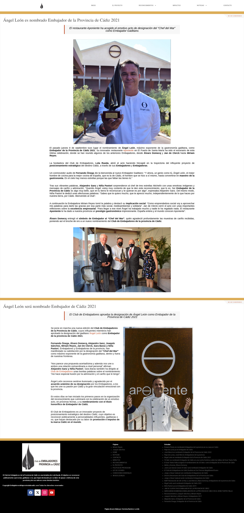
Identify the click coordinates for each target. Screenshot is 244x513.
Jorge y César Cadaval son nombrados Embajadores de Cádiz (186, 473)
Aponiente (128, 150)
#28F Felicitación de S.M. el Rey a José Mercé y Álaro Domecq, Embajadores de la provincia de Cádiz (199, 481)
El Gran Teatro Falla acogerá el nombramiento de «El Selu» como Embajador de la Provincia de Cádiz (199, 463)
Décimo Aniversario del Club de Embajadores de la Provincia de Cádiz (188, 475)
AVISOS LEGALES (119, 475)
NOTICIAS (200, 5)
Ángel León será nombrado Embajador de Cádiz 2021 (49, 306)
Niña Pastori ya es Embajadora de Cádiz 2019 (180, 486)
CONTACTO (227, 5)
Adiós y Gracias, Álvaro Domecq (175, 465)
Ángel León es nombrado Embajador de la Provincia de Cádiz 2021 (61, 20)
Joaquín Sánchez (119, 450)
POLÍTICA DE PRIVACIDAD (122, 468)
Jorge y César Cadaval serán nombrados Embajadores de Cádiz (186, 478)
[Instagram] (44, 492)
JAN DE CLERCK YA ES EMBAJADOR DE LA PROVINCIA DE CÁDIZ (186, 488)
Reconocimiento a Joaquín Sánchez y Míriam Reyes (182, 494)
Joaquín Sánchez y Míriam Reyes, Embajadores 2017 (183, 496)
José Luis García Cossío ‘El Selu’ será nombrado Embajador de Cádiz (188, 468)
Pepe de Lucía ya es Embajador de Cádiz (178, 450)
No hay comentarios (235, 16)
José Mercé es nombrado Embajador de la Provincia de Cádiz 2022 (187, 452)
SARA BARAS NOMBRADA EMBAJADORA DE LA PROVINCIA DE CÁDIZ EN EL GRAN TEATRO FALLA (198, 491)
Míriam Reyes (117, 447)
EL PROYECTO (117, 5)
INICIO (93, 5)
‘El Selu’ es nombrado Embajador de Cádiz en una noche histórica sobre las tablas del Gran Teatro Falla (200, 460)
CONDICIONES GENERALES (122, 473)
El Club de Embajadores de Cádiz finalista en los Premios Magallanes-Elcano (191, 470)
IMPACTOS (177, 5)
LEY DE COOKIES (118, 470)
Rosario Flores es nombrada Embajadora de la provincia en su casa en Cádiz (191, 447)
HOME (115, 452)
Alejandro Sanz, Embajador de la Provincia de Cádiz (182, 499)
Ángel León (95, 333)
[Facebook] (30, 492)
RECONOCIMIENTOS (146, 5)
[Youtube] (51, 492)
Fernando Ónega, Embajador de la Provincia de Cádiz (183, 501)
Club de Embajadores (62, 371)
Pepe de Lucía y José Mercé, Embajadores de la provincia (184, 455)
